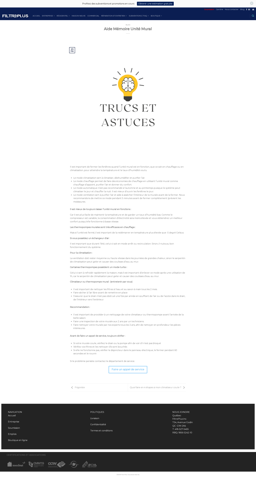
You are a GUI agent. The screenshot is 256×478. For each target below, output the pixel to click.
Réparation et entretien (113, 16)
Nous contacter (231, 9)
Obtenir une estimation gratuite (155, 3)
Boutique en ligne (17, 440)
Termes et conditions (101, 430)
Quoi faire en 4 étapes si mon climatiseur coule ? (156, 387)
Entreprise (47, 16)
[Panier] (253, 9)
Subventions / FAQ (138, 16)
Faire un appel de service (128, 369)
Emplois (12, 434)
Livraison (94, 418)
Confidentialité (98, 424)
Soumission (209, 9)
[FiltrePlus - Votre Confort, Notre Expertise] (15, 16)
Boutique (155, 16)
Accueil (36, 16)
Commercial (93, 16)
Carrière (219, 9)
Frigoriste (79, 387)
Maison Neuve (78, 16)
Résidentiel (62, 16)
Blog (242, 9)
